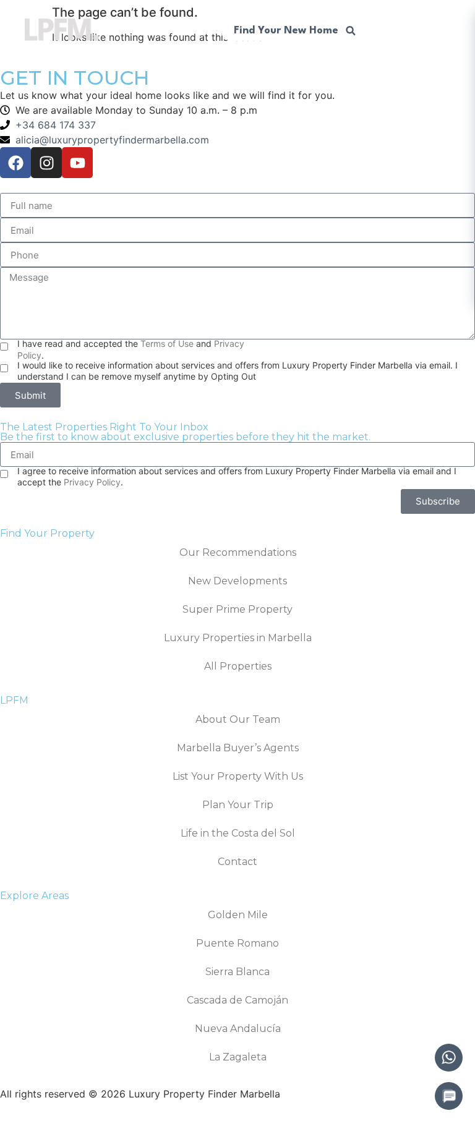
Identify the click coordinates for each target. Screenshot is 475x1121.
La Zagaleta (238, 1057)
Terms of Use (167, 343)
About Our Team (237, 719)
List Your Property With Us (238, 776)
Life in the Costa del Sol (238, 833)
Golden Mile (238, 915)
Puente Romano (237, 943)
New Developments (237, 581)
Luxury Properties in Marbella (238, 638)
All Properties (238, 666)
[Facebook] (15, 162)
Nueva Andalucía (238, 1028)
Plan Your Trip (237, 805)
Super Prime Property (237, 609)
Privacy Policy (92, 482)
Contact (237, 861)
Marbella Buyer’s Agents (238, 748)
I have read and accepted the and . (130, 349)
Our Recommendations (237, 552)
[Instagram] (46, 162)
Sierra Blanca (237, 972)
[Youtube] (77, 162)
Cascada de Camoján (237, 1000)
